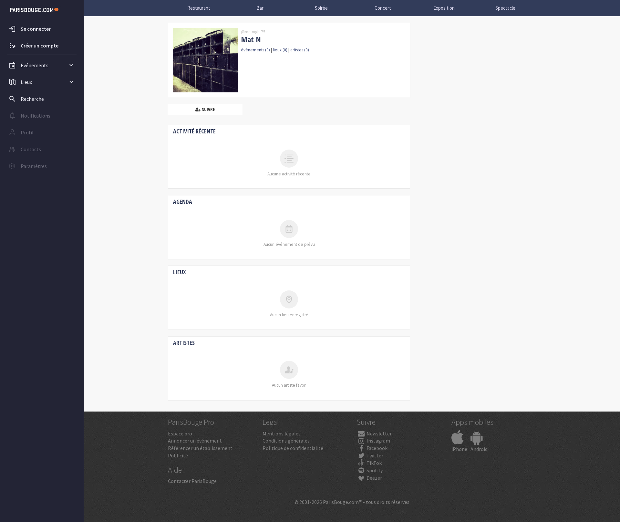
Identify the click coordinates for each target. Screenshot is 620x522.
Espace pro (180, 433)
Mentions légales (282, 433)
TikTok (374, 463)
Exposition (444, 8)
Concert (383, 8)
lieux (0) (280, 50)
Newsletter (379, 433)
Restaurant (198, 8)
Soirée (321, 8)
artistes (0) (299, 50)
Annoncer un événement (195, 440)
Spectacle (505, 8)
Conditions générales (286, 440)
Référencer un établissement (200, 448)
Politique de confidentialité (293, 448)
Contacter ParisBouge (192, 481)
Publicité (178, 455)
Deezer (374, 478)
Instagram (378, 440)
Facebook (377, 448)
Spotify (374, 470)
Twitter (374, 455)
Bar (260, 8)
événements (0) (255, 50)
